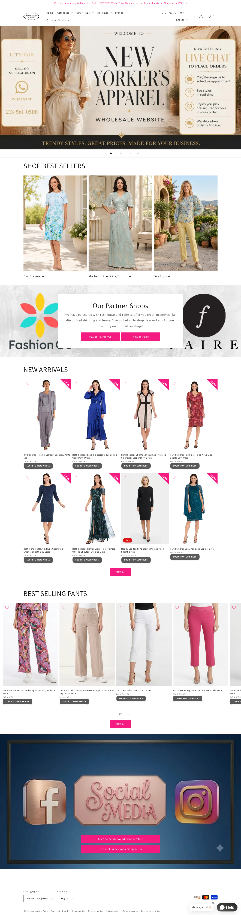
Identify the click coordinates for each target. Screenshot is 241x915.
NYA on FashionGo (100, 336)
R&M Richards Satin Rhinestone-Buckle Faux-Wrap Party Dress (95, 456)
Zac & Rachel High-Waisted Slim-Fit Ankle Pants (197, 690)
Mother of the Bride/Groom (108, 276)
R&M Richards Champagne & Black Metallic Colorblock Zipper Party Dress (143, 456)
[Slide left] (113, 714)
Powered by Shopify (60, 911)
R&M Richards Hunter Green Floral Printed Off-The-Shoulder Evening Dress (93, 550)
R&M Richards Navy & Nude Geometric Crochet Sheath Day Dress (43, 550)
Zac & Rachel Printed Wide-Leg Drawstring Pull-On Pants (29, 692)
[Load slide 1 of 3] (110, 153)
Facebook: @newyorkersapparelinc (121, 848)
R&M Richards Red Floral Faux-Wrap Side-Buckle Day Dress (191, 456)
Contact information (150, 911)
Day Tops (160, 276)
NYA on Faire (141, 336)
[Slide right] (128, 714)
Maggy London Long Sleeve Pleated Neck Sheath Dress (142, 550)
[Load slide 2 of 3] (116, 153)
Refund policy (78, 911)
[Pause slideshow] (139, 153)
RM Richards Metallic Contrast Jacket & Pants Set (46, 456)
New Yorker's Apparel (40, 911)
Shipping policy (95, 911)
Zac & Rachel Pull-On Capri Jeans (133, 690)
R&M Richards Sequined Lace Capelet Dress (192, 548)
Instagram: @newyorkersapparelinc (120, 838)
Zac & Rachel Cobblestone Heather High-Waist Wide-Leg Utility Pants (86, 692)
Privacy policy (112, 911)
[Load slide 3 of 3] (121, 153)
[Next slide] (130, 153)
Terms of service (130, 911)
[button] (64, 12)
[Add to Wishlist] (27, 383)
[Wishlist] (209, 16)
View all (121, 571)
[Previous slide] (102, 153)
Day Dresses (31, 276)
